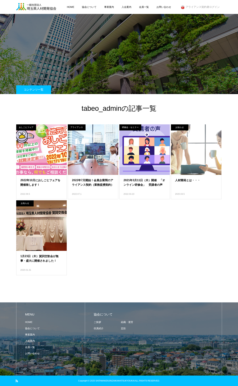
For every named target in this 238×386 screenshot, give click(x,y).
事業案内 (109, 7)
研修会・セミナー (130, 127)
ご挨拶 (97, 322)
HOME (70, 7)
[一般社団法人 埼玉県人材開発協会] (36, 7)
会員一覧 (144, 7)
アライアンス (76, 127)
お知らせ (179, 127)
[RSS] (16, 381)
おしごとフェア (26, 127)
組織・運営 (127, 322)
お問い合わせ (163, 7)
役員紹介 (98, 328)
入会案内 (126, 7)
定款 (123, 328)
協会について (89, 7)
